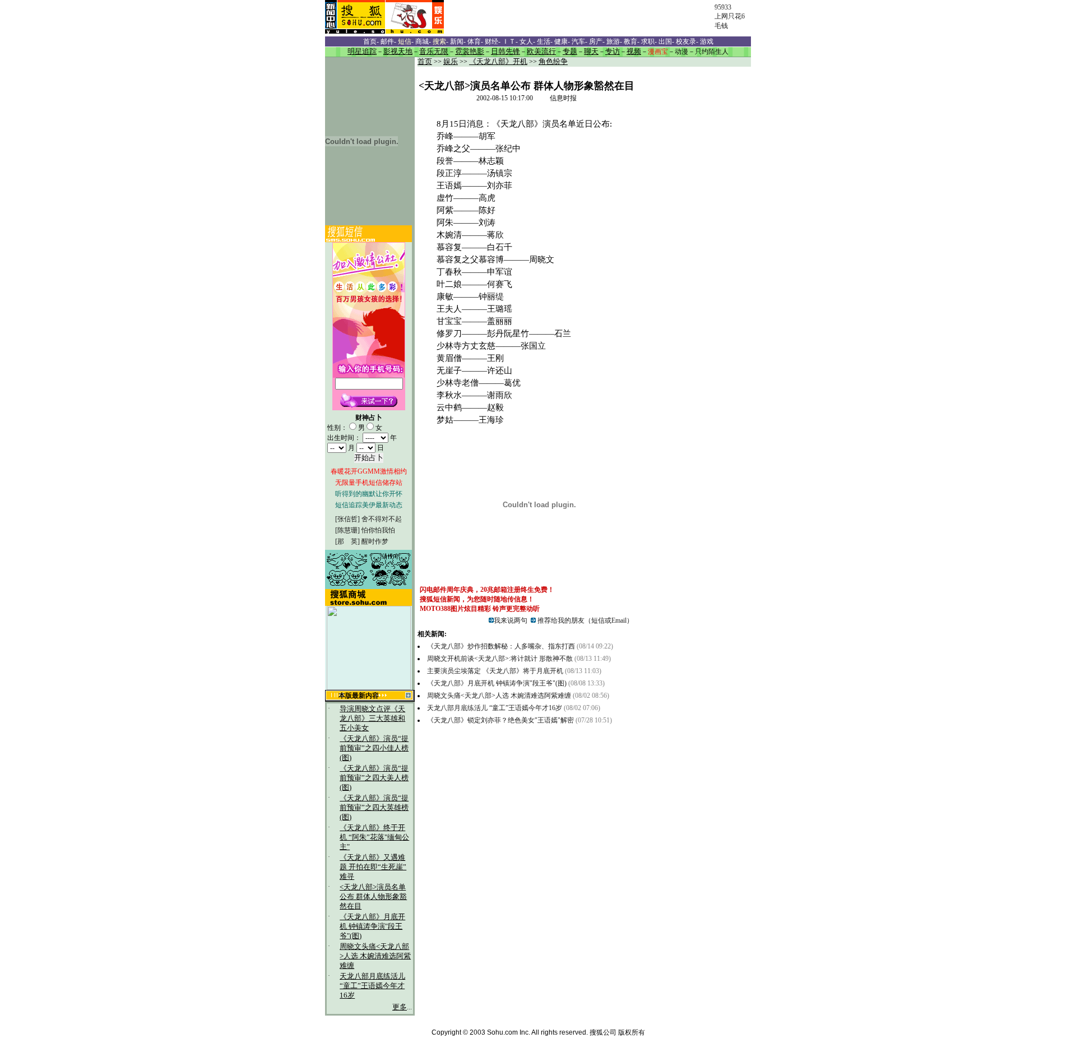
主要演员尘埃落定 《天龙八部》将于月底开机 (495, 671)
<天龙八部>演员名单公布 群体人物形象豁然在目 (373, 896)
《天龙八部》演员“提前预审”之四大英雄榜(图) (374, 807)
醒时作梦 (374, 541)
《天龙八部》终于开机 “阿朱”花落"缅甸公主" (374, 837)
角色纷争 (553, 62)
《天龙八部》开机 (498, 62)
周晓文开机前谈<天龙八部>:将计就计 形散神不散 (500, 658)
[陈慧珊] (347, 530)
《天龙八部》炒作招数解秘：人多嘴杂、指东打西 (501, 646)
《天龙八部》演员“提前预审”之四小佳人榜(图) (374, 748)
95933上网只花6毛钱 (730, 16)
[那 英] (347, 541)
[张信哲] (347, 519)
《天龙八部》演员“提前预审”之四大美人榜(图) (374, 777)
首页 (425, 62)
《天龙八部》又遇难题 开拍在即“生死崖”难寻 (373, 867)
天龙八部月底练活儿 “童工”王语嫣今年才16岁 (372, 985)
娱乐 (450, 62)
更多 (399, 1007)
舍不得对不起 (381, 519)
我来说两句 (510, 620)
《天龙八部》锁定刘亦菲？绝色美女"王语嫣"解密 (500, 720)
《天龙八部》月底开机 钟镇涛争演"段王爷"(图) (372, 926)
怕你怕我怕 (378, 530)
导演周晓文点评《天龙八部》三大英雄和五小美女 (372, 718)
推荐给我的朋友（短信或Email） (584, 620)
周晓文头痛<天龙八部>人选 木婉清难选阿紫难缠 (375, 956)
